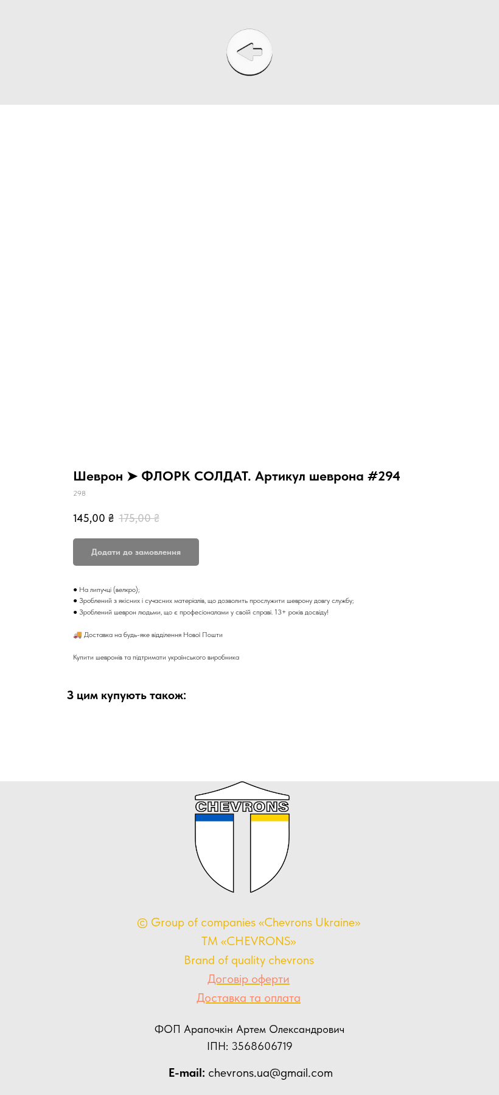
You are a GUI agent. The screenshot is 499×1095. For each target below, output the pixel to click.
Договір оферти (249, 978)
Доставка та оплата (249, 997)
